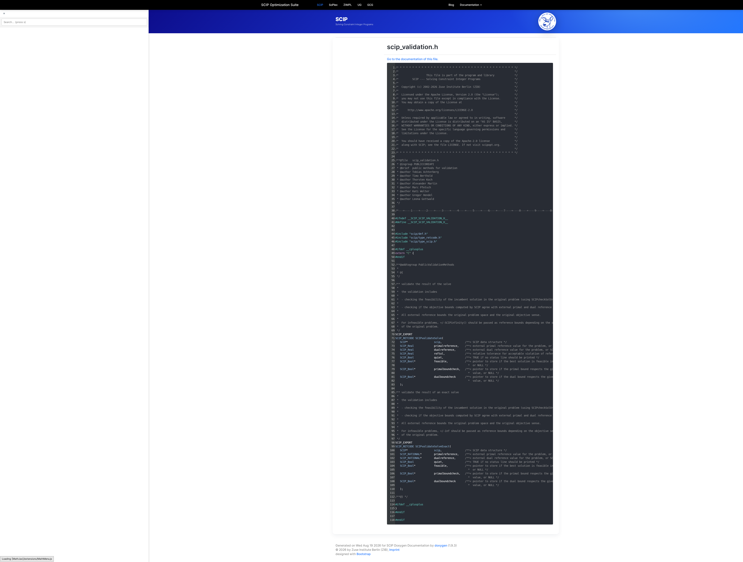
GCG (370, 4)
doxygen (441, 545)
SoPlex (333, 4)
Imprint (394, 550)
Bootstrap (364, 554)
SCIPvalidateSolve (428, 338)
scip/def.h (418, 233)
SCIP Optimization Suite (280, 5)
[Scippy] (547, 21)
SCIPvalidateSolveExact (432, 446)
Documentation (470, 4)
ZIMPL (347, 4)
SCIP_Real (407, 345)
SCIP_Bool (407, 357)
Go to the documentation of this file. (412, 59)
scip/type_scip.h (423, 241)
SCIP (320, 4)
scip (437, 342)
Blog (451, 4)
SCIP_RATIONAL (410, 454)
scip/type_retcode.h (425, 237)
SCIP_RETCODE (404, 338)
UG (359, 4)
